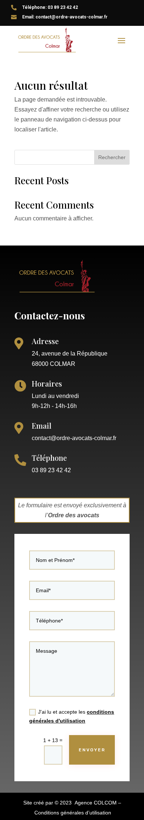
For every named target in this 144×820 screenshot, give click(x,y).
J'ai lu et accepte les (71, 716)
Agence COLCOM (96, 803)
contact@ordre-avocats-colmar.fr (74, 438)
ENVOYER (92, 749)
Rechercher (112, 157)
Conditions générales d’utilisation (72, 813)
